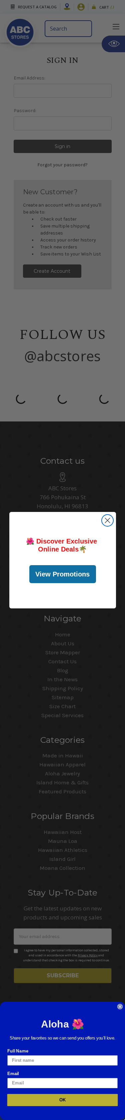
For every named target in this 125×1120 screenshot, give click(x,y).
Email (13, 1073)
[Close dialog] (107, 520)
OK (62, 1100)
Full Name (17, 1050)
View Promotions (62, 574)
